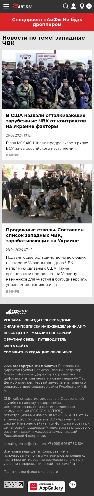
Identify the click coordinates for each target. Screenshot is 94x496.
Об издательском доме (47, 320)
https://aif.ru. (66, 464)
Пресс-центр (16, 333)
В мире (12, 155)
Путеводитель (52, 339)
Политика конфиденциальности (31, 472)
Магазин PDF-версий (51, 333)
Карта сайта (16, 346)
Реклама (12, 320)
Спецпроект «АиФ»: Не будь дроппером (47, 22)
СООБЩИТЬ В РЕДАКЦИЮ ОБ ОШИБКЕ (38, 352)
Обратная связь (19, 339)
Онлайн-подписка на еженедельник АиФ (45, 326)
